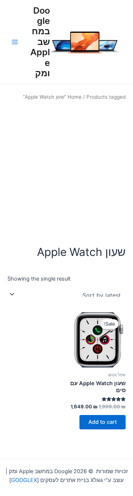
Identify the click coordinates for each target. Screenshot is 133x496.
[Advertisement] (66, 172)
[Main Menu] (14, 42)
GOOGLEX (24, 480)
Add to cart (102, 422)
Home (75, 97)
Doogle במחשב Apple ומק (40, 42)
